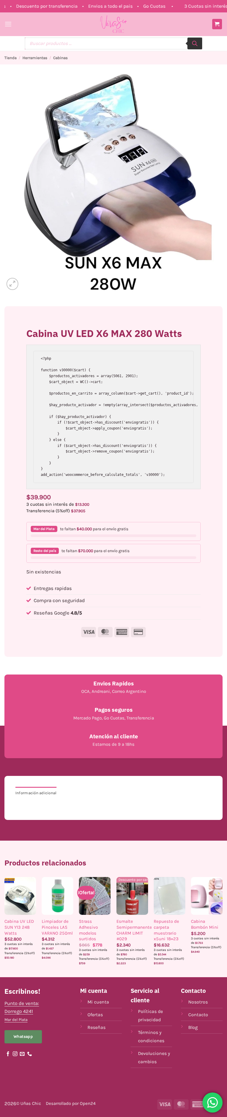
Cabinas (60, 58)
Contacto (198, 1014)
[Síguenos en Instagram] (15, 1054)
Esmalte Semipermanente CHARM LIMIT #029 (134, 930)
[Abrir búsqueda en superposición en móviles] (113, 43)
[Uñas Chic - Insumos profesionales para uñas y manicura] (113, 24)
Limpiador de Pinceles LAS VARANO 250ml (57, 927)
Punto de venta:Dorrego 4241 (21, 1011)
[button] (8, 24)
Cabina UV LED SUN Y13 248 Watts (19, 927)
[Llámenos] (29, 1054)
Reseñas (96, 1027)
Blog (193, 1027)
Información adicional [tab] (36, 793)
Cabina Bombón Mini (204, 924)
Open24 (87, 1103)
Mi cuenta (98, 1002)
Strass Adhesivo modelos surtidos (88, 930)
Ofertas (95, 1014)
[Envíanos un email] (22, 1054)
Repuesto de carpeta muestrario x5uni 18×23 (166, 930)
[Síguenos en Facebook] (8, 1054)
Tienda (10, 58)
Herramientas (34, 58)
